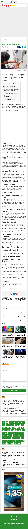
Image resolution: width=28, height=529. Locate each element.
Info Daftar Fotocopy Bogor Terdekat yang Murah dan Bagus (13, 465)
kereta (8, 430)
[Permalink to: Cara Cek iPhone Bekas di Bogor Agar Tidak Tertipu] (20, 340)
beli (7, 422)
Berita (8, 525)
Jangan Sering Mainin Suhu (9, 90)
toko (12, 443)
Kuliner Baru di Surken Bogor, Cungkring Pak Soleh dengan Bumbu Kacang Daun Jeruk (12, 407)
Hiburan (15, 525)
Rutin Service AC (6, 96)
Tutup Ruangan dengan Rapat (10, 93)
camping (22, 422)
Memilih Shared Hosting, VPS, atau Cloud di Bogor (20, 335)
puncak (14, 435)
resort (4, 438)
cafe (18, 422)
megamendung (12, 433)
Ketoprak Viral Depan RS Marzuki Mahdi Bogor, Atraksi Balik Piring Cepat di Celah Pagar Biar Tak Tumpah (13, 411)
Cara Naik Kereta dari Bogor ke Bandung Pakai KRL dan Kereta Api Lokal (7, 315)
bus (14, 422)
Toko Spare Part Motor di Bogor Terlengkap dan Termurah (12, 459)
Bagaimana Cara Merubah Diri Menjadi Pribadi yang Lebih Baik (7, 299)
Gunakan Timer (6, 92)
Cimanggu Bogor (8, 110)
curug (22, 425)
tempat (17, 440)
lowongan (5, 433)
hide (14, 83)
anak (4, 422)
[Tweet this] (20, 47)
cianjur (7, 425)
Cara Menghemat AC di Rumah (10, 181)
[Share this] (18, 47)
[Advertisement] (14, 22)
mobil (18, 433)
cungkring (17, 425)
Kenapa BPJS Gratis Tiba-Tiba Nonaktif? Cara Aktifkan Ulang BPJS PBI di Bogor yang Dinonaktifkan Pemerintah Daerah (7, 311)
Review (11, 527)
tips (3, 41)
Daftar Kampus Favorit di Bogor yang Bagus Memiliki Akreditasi (13, 453)
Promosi (6, 527)
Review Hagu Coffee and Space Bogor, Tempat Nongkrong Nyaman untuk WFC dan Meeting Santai (13, 401)
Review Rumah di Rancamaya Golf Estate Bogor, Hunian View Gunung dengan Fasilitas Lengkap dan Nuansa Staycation (7, 307)
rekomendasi (21, 435)
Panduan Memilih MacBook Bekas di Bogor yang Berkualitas (7, 346)
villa (15, 443)
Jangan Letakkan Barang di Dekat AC (11, 95)
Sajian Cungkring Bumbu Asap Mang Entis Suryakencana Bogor (14, 414)
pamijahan (9, 435)
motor (22, 433)
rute (22, 438)
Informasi (21, 525)
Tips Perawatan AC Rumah (9, 86)
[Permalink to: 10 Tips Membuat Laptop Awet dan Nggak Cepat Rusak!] (8, 352)
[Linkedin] (14, 294)
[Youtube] (16, 294)
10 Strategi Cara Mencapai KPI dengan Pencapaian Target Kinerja (20, 299)
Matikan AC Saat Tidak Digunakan (11, 98)
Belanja (3, 525)
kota (20, 430)
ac (3, 284)
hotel (18, 427)
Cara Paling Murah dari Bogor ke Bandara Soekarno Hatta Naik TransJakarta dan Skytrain (20, 307)
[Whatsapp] (25, 47)
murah (4, 435)
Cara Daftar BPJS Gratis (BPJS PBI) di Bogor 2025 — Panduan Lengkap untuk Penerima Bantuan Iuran (20, 311)
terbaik (22, 440)
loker (24, 430)
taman (13, 440)
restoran (8, 438)
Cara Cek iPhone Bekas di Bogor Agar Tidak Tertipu (20, 315)
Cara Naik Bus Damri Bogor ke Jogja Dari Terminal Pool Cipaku (19, 319)
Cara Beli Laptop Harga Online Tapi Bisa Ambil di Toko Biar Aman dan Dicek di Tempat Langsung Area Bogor (7, 335)
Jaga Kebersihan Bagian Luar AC (10, 89)
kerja (13, 430)
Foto (11, 525)
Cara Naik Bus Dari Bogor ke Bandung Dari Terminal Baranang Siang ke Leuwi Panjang (7, 319)
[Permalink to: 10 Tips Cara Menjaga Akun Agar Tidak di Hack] (20, 352)
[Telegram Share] (22, 47)
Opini (2, 527)
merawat (15, 284)
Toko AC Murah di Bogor (13, 256)
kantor (4, 430)
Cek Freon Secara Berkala (9, 99)
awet (6, 284)
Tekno (3, 47)
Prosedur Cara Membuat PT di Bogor (10, 462)
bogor (11, 422)
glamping (9, 427)
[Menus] (2, 1)
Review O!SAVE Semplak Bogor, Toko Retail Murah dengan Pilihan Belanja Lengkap (12, 404)
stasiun (8, 440)
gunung (14, 427)
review (13, 438)
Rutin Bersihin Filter (7, 87)
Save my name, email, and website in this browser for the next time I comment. (14, 387)
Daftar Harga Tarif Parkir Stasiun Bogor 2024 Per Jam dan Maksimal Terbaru (13, 456)
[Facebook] (11, 294)
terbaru (4, 443)
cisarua (12, 425)
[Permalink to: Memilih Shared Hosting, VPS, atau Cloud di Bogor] (20, 329)
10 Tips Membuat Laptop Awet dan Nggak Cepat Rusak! (7, 357)
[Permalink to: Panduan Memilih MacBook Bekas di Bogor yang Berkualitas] (8, 340)
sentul (4, 440)
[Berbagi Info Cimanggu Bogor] (14, 1)
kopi (16, 430)
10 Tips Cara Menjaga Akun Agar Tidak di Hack (20, 357)
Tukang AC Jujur (9, 231)
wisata (19, 443)
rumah (19, 284)
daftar (4, 427)
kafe (22, 427)
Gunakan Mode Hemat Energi (10, 100)
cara (10, 284)
